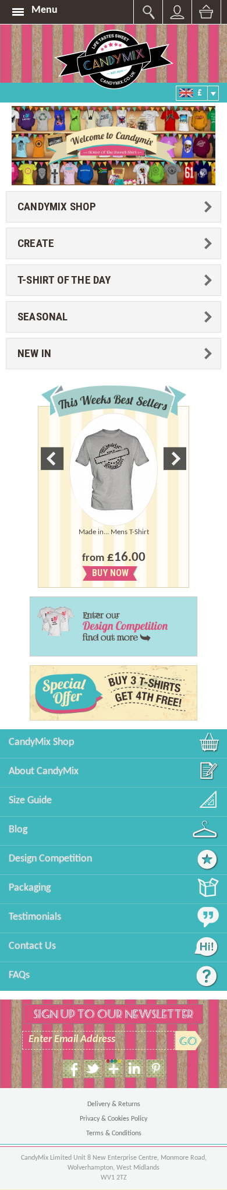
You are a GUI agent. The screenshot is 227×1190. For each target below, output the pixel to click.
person (177, 12)
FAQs (19, 975)
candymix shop (57, 206)
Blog (18, 829)
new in (34, 353)
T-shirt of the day (64, 280)
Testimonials (35, 917)
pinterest (155, 1069)
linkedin (134, 1069)
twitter (92, 1069)
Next (174, 458)
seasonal (42, 316)
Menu (44, 10)
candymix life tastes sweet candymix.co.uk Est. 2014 (113, 59)
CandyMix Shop (41, 742)
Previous (52, 458)
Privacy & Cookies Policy (113, 1118)
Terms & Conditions (113, 1133)
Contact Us (32, 946)
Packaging (30, 888)
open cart (206, 12)
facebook (71, 1069)
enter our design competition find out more (126, 626)
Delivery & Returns (113, 1104)
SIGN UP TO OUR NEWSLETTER (113, 1014)
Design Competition (50, 858)
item (113, 1069)
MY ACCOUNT (148, 12)
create (35, 243)
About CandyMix (44, 771)
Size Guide (30, 800)
